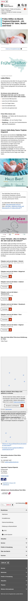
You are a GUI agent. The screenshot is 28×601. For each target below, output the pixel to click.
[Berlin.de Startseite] (4, 1)
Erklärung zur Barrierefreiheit (9, 526)
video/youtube (8, 409)
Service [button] (3, 543)
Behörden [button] (3, 572)
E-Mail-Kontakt (4, 476)
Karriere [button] (3, 555)
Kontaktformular (6, 518)
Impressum (5, 514)
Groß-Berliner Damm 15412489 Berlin (9, 483)
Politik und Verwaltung (15, 9)
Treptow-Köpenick (5, 9)
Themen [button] (3, 585)
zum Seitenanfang (20, 503)
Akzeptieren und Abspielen (12, 405)
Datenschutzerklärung (19, 402)
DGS (5, 530)
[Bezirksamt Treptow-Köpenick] (7, 505)
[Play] (14, 374)
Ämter (3, 10)
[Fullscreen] (14, 431)
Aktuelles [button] (3, 539)
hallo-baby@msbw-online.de (13, 204)
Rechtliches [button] (4, 510)
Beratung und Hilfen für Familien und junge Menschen (11, 13)
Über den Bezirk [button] (5, 551)
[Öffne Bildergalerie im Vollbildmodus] (27, 187)
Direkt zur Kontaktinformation (13, 49)
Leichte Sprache (8, 534)
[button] (25, 9)
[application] (14, 349)
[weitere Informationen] (2, 5)
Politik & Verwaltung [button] (6, 547)
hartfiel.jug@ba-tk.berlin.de (11, 462)
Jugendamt (8, 10)
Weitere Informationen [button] (7, 589)
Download (4, 266)
